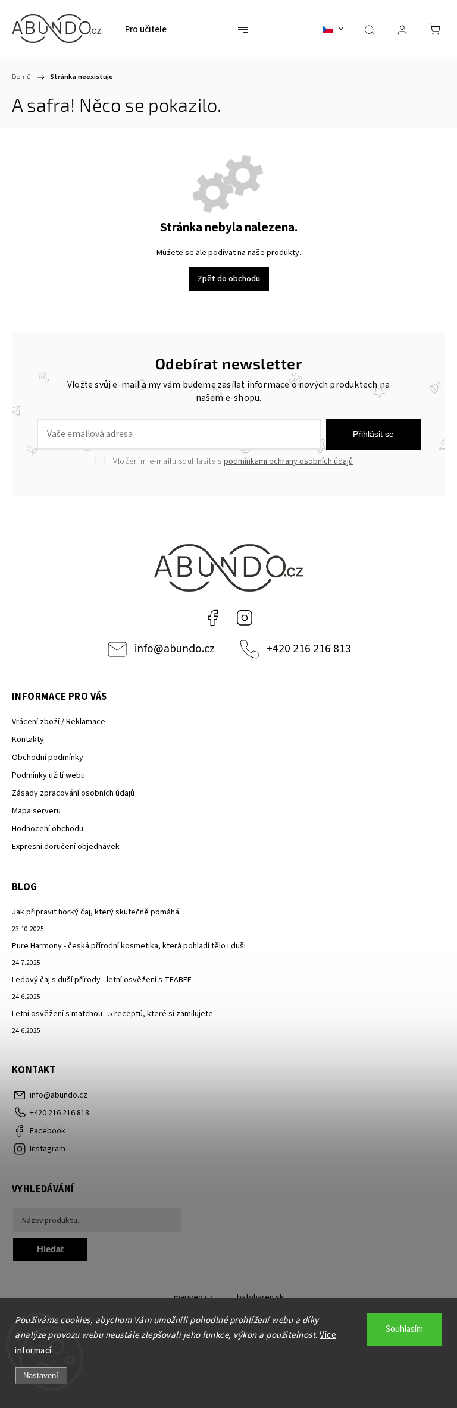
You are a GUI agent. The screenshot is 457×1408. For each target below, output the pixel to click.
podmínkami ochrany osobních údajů (288, 461)
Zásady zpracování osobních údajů (73, 793)
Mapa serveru (36, 811)
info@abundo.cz (174, 648)
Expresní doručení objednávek (66, 847)
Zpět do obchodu (229, 279)
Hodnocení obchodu (47, 829)
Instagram (244, 618)
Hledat (50, 1249)
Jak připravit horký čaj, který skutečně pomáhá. (96, 912)
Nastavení (40, 1375)
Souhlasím (404, 1329)
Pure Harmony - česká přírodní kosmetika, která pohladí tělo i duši (129, 946)
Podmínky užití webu (48, 775)
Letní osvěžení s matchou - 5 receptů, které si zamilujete (112, 1014)
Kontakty (28, 740)
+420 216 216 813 (309, 648)
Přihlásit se (373, 434)
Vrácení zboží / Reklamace (58, 722)
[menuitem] (146, 29)
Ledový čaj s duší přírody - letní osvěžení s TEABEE (102, 980)
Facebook (212, 618)
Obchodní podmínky (47, 757)
